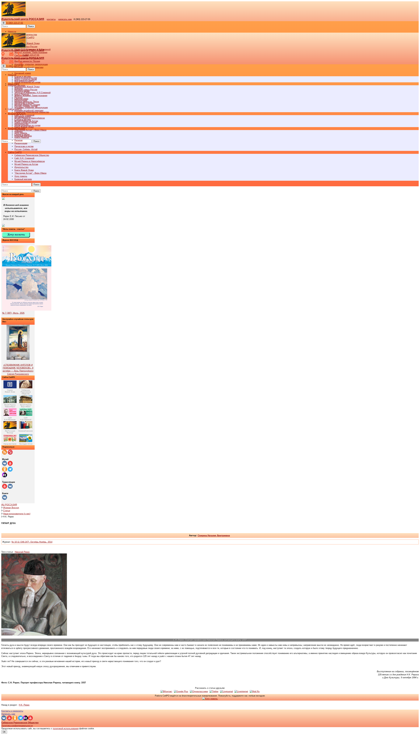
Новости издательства (25, 77)
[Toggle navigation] (3, 23)
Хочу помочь (20, 176)
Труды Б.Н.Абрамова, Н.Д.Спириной (32, 92)
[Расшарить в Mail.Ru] (254, 691)
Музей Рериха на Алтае (26, 164)
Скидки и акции (22, 134)
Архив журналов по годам (27, 125)
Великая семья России (25, 89)
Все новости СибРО (24, 81)
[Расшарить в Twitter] (214, 691)
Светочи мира (21, 98)
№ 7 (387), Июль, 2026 (13, 313)
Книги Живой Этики (24, 170)
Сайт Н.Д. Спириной (24, 158)
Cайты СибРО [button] (15, 152)
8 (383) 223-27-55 (14, 23)
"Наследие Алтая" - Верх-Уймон (30, 130)
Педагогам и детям (23, 146)
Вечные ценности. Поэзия (27, 61)
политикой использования (66, 728)
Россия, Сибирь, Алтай (25, 149)
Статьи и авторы (22, 119)
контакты (51, 19)
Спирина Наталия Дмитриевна (214, 535)
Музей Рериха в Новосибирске (29, 161)
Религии (18, 140)
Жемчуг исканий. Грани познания (30, 95)
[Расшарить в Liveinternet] (241, 691)
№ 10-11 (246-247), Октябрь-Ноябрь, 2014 (31, 542)
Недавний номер (22, 73)
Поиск (31, 26)
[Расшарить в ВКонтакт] (166, 691)
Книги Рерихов (21, 137)
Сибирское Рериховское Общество (31, 155)
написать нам (65, 19)
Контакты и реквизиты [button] (12, 711)
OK (4, 732)
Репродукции (20, 143)
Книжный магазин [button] (16, 128)
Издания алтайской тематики (28, 67)
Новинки (18, 131)
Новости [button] (12, 31)
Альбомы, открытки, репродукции (31, 64)
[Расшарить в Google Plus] (181, 691)
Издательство (21, 167)
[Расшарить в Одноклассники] (198, 691)
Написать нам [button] (8, 714)
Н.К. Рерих (24, 705)
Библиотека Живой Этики (27, 43)
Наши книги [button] (13, 83)
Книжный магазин (23, 179)
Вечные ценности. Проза (26, 101)
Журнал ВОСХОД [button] (16, 113)
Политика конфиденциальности (17, 725)
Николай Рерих (22, 552)
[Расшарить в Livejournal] (226, 691)
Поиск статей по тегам (25, 122)
